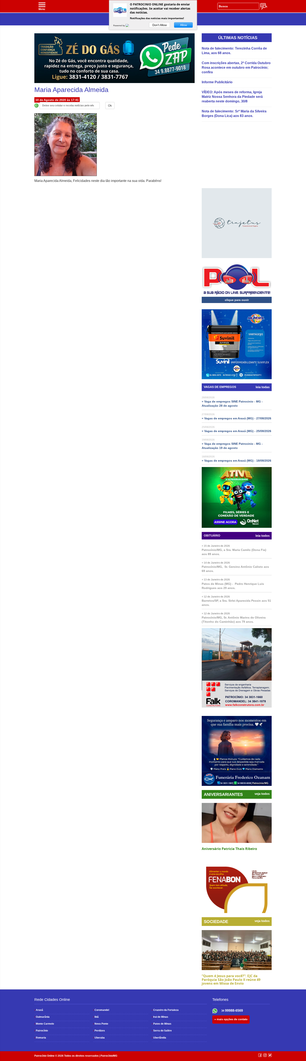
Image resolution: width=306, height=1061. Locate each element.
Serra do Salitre (162, 1030)
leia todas (263, 387)
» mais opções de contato (231, 1019)
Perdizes (99, 1030)
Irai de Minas (160, 1016)
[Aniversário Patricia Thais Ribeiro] (237, 823)
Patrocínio (41, 1030)
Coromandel (101, 1010)
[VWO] (130, 25)
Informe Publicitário (217, 82)
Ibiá (96, 1016)
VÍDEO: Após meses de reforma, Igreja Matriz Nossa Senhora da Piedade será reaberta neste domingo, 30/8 (232, 96)
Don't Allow (159, 25)
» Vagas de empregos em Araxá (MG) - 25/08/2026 (236, 431)
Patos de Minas (161, 1023)
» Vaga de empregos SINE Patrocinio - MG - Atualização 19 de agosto (232, 446)
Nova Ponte (100, 1023)
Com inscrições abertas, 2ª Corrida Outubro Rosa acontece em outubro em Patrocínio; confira (236, 67)
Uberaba (99, 1037)
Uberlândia (159, 1037)
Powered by (119, 25)
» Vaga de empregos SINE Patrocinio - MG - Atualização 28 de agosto (232, 403)
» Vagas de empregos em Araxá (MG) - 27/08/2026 (236, 418)
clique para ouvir (237, 300)
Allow (183, 25)
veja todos (262, 793)
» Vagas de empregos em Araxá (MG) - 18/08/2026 (236, 460)
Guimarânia (42, 1016)
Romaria (40, 1037)
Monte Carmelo (44, 1023)
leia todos (262, 535)
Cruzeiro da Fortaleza (165, 1010)
